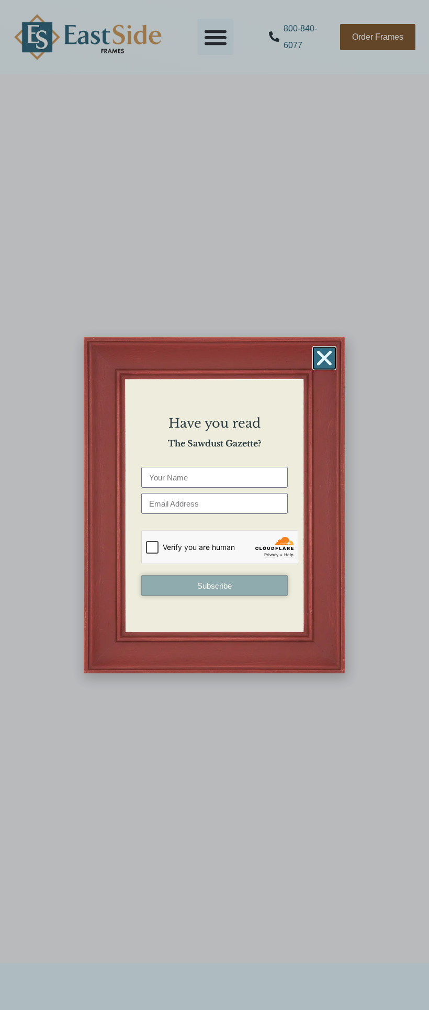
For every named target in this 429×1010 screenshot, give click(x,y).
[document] (214, 505)
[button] (324, 358)
